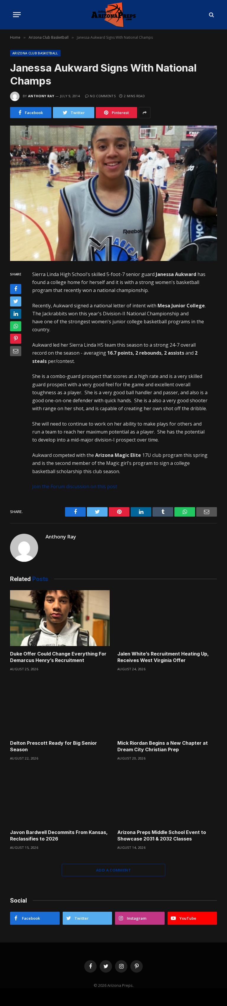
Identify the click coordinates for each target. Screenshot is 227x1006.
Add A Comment (113, 870)
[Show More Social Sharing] (144, 112)
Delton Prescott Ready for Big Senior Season (53, 746)
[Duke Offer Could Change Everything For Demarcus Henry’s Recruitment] (60, 618)
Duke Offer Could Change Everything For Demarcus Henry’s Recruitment (58, 657)
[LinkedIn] (15, 314)
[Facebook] (15, 289)
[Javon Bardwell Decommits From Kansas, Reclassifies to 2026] (60, 797)
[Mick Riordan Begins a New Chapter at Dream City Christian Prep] (167, 707)
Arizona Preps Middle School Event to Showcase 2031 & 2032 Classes (161, 835)
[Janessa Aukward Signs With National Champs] (113, 193)
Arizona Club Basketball (35, 53)
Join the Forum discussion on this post (74, 486)
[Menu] (17, 14)
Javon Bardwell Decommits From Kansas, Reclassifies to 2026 (59, 835)
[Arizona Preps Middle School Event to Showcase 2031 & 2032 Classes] (167, 797)
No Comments (103, 96)
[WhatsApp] (15, 326)
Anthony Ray (41, 96)
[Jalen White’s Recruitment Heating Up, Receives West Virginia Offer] (167, 618)
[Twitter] (15, 301)
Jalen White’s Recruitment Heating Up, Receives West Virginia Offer (163, 657)
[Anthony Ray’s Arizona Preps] (113, 14)
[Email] (15, 351)
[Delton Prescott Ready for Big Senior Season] (60, 707)
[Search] (211, 14)
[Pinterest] (15, 339)
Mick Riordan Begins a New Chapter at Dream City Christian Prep (162, 746)
